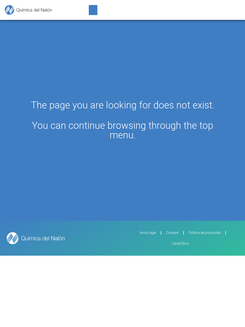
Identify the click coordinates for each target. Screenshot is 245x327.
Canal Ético (180, 243)
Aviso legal (148, 233)
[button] (93, 10)
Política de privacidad (205, 233)
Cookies (172, 233)
